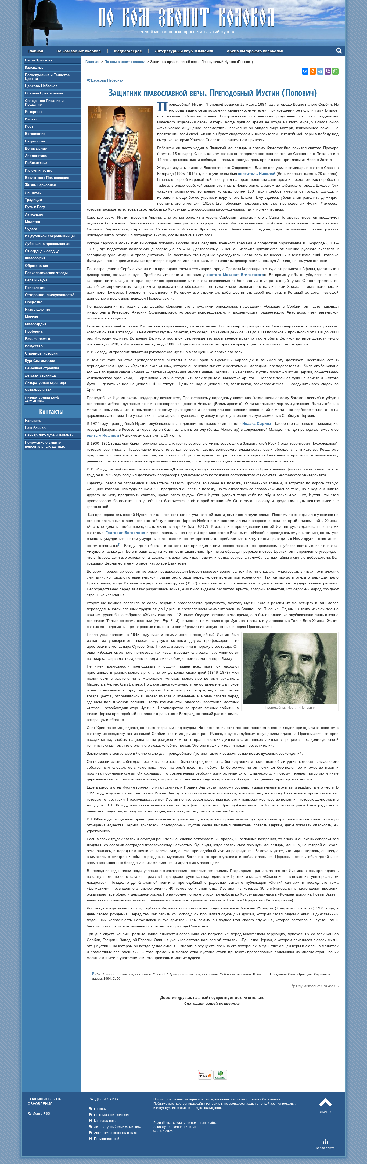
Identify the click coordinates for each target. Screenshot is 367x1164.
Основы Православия (44, 93)
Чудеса (31, 229)
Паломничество (38, 170)
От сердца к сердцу (42, 251)
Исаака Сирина (256, 423)
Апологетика (36, 156)
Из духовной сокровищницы (50, 236)
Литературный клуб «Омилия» (184, 51)
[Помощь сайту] (212, 1078)
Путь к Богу (35, 207)
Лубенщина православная (47, 244)
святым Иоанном (103, 435)
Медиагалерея (128, 51)
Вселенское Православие (47, 178)
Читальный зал (38, 390)
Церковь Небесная (41, 86)
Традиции (33, 200)
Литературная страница (45, 383)
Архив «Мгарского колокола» (255, 51)
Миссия (31, 317)
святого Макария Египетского (235, 274)
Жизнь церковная (40, 185)
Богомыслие (36, 148)
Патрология (35, 141)
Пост (29, 126)
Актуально (34, 214)
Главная (35, 51)
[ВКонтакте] (305, 71)
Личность (33, 192)
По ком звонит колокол (78, 51)
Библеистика (36, 163)
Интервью (33, 112)
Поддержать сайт (107, 1138)
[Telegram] (320, 71)
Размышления (37, 309)
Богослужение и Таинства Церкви (47, 77)
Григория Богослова (125, 533)
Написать (33, 421)
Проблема (33, 331)
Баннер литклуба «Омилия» (49, 435)
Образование (36, 266)
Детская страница (40, 375)
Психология (35, 288)
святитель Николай (256, 173)
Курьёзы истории (40, 361)
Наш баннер (35, 428)
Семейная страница (42, 368)
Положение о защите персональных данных (45, 444)
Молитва (32, 222)
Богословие (35, 134)
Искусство (34, 346)
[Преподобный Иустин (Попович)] (120, 198)
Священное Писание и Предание (44, 102)
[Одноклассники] (313, 71)
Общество (33, 302)
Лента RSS (41, 1113)
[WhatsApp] (335, 71)
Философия (35, 258)
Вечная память (38, 339)
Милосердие (35, 324)
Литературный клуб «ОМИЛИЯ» (42, 399)
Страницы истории (41, 353)
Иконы (31, 119)
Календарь (34, 67)
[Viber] (328, 71)
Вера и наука (36, 280)
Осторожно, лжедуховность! (49, 295)
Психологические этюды (46, 273)
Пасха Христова (38, 60)
